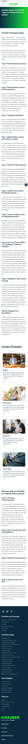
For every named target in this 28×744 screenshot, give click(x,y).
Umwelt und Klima (6, 681)
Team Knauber (5, 686)
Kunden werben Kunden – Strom (9, 640)
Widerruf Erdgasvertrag (7, 661)
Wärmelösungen (5, 622)
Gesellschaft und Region (7, 688)
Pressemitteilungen (6, 706)
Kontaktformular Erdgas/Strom (8, 665)
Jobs (3, 710)
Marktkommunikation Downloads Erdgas (11, 657)
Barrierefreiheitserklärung (7, 735)
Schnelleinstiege (8, 635)
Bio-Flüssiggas (5, 628)
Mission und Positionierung (8, 702)
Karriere (3, 708)
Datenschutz (4, 731)
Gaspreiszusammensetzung (8, 655)
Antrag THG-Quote (6, 667)
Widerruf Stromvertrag (7, 648)
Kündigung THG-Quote (7, 669)
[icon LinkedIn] (3, 611)
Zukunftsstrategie (5, 704)
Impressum (4, 728)
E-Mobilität (4, 624)
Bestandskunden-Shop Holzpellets (9, 673)
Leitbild (3, 700)
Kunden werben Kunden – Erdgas (9, 652)
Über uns (5, 697)
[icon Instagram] (7, 611)
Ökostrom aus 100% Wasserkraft (9, 620)
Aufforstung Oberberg (7, 692)
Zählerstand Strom (6, 638)
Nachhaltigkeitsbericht (7, 690)
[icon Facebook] (11, 611)
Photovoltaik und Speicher (7, 626)
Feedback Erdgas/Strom (7, 663)
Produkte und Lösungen (11, 616)
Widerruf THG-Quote (6, 671)
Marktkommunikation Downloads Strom (11, 644)
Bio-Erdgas (4, 630)
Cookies (3, 739)
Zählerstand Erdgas (6, 650)
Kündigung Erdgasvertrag (7, 659)
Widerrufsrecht (5, 724)
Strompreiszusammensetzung (8, 642)
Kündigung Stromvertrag (7, 646)
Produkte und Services (7, 683)
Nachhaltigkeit (7, 678)
